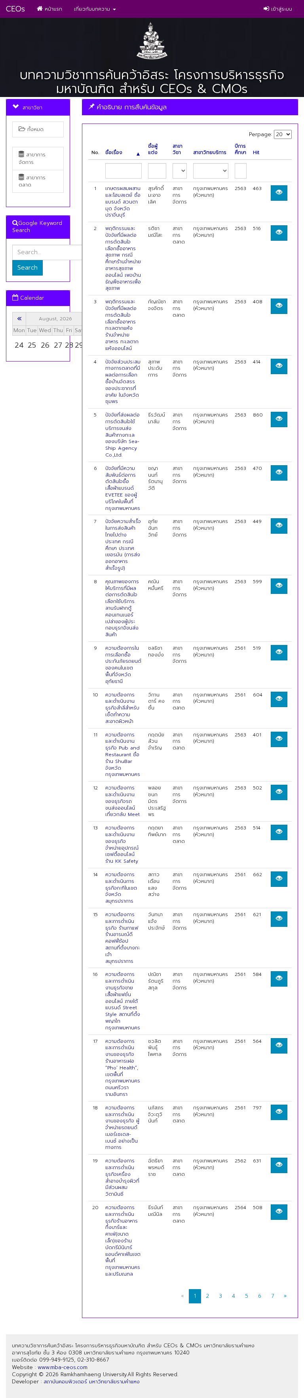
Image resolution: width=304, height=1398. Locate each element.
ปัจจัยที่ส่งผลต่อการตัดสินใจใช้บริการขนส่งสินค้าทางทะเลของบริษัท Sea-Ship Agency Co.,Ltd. (122, 434)
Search (27, 267)
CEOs (15, 9)
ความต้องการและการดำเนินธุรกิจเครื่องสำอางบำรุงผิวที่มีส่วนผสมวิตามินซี (122, 1177)
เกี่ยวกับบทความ (93, 9)
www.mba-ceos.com (62, 1367)
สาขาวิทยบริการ (209, 152)
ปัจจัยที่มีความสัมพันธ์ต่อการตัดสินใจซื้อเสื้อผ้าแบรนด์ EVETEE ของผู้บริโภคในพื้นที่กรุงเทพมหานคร (122, 488)
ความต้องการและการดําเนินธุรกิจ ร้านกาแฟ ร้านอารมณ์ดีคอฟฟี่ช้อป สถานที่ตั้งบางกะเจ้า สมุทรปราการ (122, 938)
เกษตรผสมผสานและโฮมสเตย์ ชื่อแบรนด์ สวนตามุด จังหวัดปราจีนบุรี (123, 202)
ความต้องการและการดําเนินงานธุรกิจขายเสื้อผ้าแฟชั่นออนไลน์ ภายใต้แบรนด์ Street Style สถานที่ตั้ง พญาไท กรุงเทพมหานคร (122, 1001)
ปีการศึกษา (240, 149)
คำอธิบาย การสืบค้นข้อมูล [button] (131, 107)
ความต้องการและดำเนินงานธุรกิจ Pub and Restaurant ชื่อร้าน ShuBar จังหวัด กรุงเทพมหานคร (122, 754)
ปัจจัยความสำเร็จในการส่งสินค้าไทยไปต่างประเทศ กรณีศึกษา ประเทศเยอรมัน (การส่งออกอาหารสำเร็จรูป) (123, 545)
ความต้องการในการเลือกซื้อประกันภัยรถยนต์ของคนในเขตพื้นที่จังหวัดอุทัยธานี (123, 665)
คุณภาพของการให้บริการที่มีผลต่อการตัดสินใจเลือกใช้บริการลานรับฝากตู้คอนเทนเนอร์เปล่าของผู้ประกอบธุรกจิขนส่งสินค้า (122, 608)
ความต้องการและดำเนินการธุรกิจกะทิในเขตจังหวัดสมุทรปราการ (121, 888)
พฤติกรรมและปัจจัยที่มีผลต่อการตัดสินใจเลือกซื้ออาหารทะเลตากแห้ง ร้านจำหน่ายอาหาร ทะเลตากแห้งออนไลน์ (122, 325)
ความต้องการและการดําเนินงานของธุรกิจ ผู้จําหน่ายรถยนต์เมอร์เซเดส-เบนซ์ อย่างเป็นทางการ (122, 1127)
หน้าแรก (52, 9)
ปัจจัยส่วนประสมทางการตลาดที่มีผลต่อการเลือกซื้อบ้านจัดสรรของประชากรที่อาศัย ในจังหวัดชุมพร (123, 381)
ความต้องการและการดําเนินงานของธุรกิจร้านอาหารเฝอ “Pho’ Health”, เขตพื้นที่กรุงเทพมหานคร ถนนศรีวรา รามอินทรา (122, 1068)
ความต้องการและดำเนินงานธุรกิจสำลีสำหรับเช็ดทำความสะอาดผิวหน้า (122, 708)
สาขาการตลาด (32, 181)
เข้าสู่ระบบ (280, 9)
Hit (256, 152)
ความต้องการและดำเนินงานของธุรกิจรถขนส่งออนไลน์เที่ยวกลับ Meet (122, 801)
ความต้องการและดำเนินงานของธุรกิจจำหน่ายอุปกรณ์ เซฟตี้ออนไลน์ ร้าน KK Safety (122, 844)
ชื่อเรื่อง (113, 152)
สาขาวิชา (177, 149)
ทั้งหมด (34, 129)
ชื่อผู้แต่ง (153, 149)
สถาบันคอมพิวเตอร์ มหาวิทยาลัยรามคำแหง (92, 1381)
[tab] (190, 107)
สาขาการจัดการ (32, 158)
